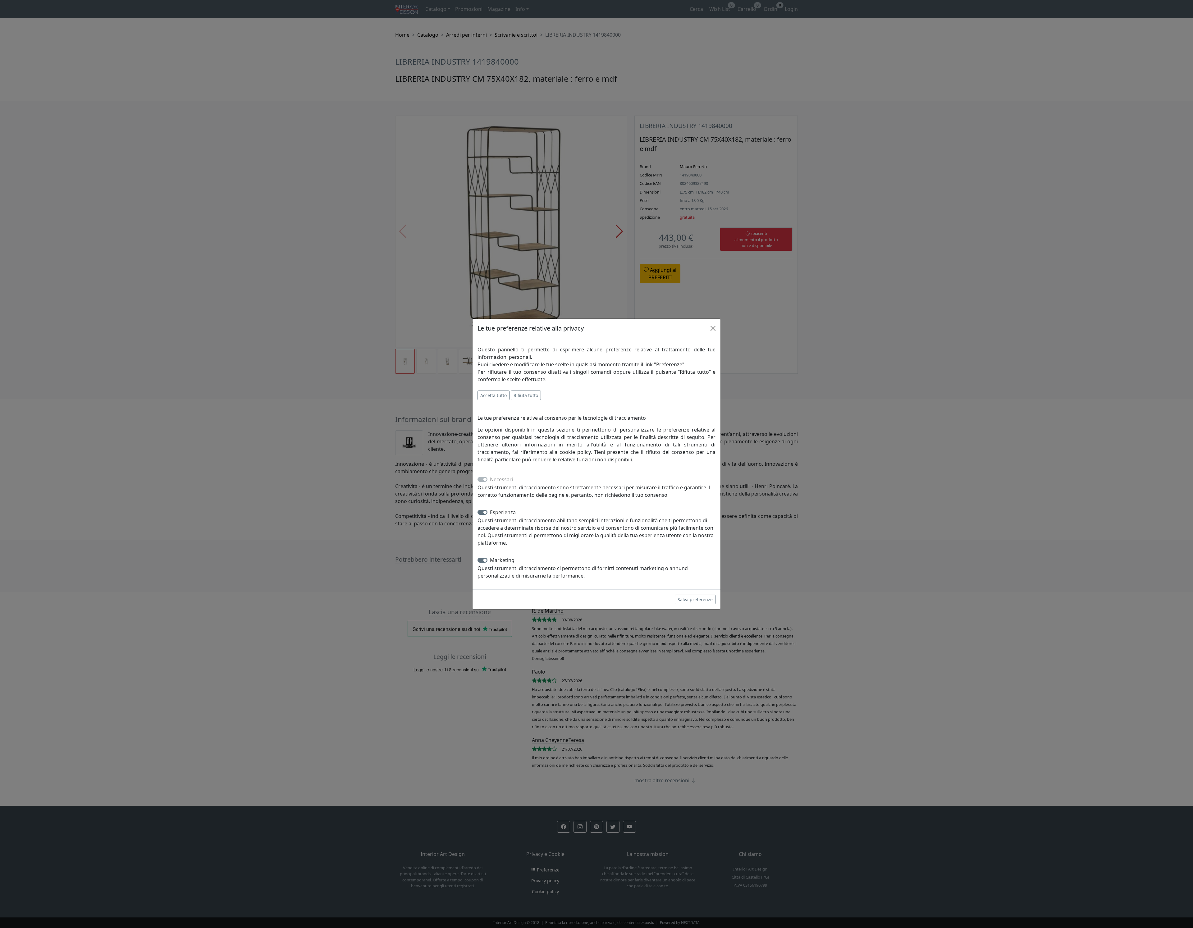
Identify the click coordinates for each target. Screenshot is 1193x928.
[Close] (713, 328)
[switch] (482, 512)
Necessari (501, 479)
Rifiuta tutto (526, 395)
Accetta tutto (493, 395)
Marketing (502, 560)
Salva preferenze (695, 599)
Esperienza (503, 512)
